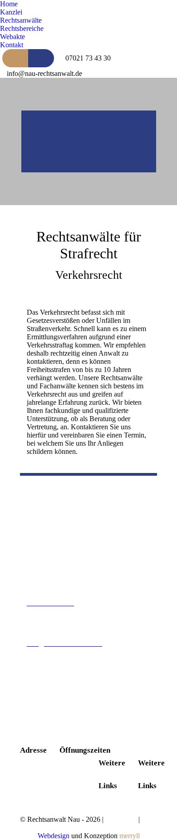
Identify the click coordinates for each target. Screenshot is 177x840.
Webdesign (53, 836)
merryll (129, 836)
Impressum (121, 819)
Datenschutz (37, 827)
